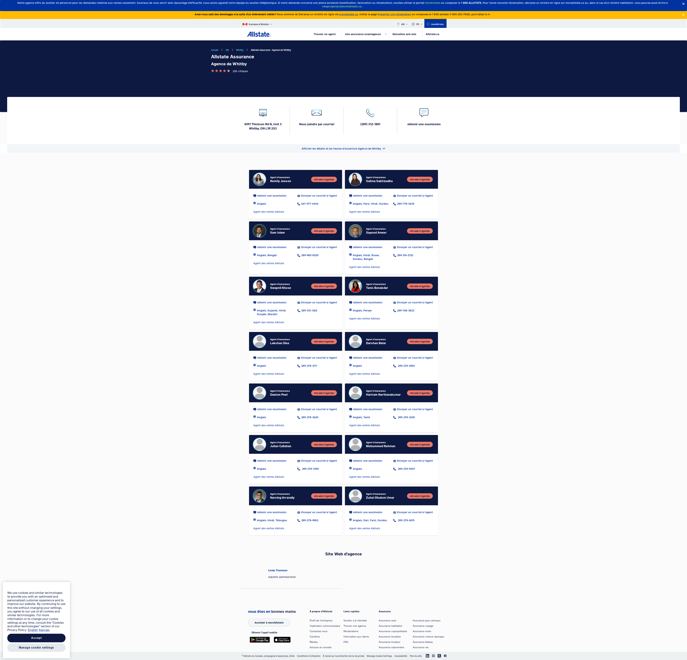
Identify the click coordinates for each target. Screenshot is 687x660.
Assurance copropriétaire (393, 631)
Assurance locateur (389, 642)
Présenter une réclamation (394, 14)
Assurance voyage (423, 625)
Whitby (239, 50)
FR (417, 24)
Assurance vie (420, 647)
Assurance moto (422, 631)
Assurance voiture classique (428, 636)
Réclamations (351, 631)
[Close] (683, 4)
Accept (36, 637)
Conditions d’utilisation (308, 656)
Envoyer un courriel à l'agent (319, 195)
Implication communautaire (325, 625)
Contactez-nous (319, 631)
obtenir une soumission (271, 195)
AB (402, 24)
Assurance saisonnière (391, 647)
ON (227, 50)
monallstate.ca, (348, 14)
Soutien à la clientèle (355, 620)
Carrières (315, 636)
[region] (36, 620)
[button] (343, 148)
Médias (314, 642)
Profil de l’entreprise (321, 620)
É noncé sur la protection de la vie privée (343, 656)
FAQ (346, 642)
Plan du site (416, 656)
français (44, 630)
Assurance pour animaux (426, 620)
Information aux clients (356, 636)
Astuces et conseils (321, 647)
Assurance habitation (390, 625)
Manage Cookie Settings (379, 656)
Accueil (214, 50)
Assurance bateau (423, 642)
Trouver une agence (355, 625)
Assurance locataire (390, 636)
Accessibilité (400, 656)
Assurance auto (387, 620)
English (33, 630)
